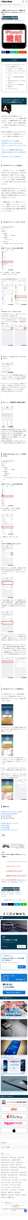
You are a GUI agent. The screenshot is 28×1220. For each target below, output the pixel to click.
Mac (3, 1174)
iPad (18, 1164)
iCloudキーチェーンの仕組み (15, 68)
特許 (17, 1194)
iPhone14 (5, 1172)
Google (4, 1164)
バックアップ (18, 894)
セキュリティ (5, 894)
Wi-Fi (13, 892)
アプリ (15, 1179)
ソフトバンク (5, 1187)
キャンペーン (5, 1182)
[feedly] (20, 914)
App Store (5, 1162)
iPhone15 (14, 1172)
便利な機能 (15, 16)
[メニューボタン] (26, 1)
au (13, 1162)
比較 (11, 1194)
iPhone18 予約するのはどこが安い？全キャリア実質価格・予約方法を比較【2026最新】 (18, 846)
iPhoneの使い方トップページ (10, 823)
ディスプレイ (16, 1187)
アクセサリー (13, 1177)
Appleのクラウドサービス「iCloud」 (12, 811)
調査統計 (11, 1197)
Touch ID (9, 892)
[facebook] (4, 914)
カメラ (23, 1179)
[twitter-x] (7, 914)
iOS (4, 892)
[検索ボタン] (23, 1)
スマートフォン (15, 1184)
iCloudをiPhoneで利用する (9, 813)
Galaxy (19, 1162)
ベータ (21, 1189)
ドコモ (13, 1189)
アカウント (18, 892)
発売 (24, 1194)
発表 (3, 1197)
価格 (10, 1192)
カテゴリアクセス (12, 88)
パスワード (11, 894)
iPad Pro (4, 1167)
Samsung (23, 1174)
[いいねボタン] (3, 835)
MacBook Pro (13, 1174)
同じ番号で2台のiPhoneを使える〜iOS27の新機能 (13, 1073)
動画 (17, 1192)
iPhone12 (5, 1169)
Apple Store (5, 1159)
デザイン (4, 1189)
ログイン (4, 896)
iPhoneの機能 (5, 827)
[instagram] (10, 914)
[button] (3, 52)
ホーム (2, 1202)
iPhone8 (22, 1167)
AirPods (4, 1157)
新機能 (4, 1194)
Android (12, 1157)
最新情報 (16, 18)
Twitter (4, 1177)
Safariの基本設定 (6, 816)
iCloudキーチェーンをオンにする (16, 71)
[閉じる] (25, 1204)
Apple (21, 1157)
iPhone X (23, 1172)
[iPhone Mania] (6, 1)
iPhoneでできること (7, 16)
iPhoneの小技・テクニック (9, 829)
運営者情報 (7, 1202)
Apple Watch (16, 1159)
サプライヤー (16, 1182)
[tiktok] (14, 914)
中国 (3, 1192)
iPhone (13, 1167)
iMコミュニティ (22, 880)
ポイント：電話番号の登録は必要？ (13, 150)
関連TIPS (10, 86)
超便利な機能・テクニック (7, 18)
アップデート (5, 1179)
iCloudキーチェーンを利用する (16, 84)
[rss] (23, 914)
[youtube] (17, 914)
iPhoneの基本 (5, 825)
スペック (4, 1184)
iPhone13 (14, 1169)
